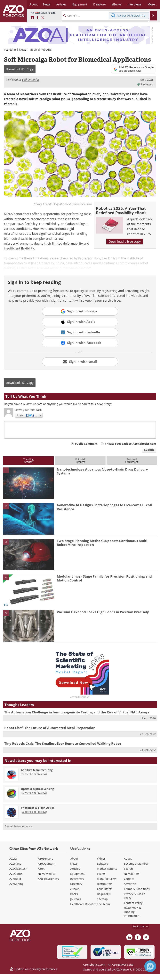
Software (102, 863)
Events (101, 874)
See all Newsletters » (18, 826)
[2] (28, 518)
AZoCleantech (18, 868)
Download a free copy (125, 241)
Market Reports (107, 868)
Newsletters (132, 874)
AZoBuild (15, 879)
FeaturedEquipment (131, 461)
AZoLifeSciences (48, 879)
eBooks (74, 889)
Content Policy (133, 903)
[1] (28, 483)
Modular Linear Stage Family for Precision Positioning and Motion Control (104, 578)
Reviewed (147, 84)
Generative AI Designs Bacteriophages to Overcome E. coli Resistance (104, 507)
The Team (103, 904)
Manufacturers (106, 879)
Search (128, 868)
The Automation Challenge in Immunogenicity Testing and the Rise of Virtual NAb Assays (76, 712)
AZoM (13, 858)
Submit (149, 449)
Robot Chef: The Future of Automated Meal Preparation (49, 727)
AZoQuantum (46, 863)
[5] (28, 625)
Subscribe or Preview (34, 774)
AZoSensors (45, 858)
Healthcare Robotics (83, 904)
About (74, 858)
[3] (28, 554)
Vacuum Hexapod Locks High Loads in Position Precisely (103, 612)
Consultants (105, 889)
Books (74, 894)
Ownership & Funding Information (132, 912)
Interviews (77, 879)
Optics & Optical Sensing (37, 789)
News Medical (47, 874)
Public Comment (86, 443)
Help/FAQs (104, 894)
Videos (101, 858)
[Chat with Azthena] (150, 966)
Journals (75, 899)
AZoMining (16, 884)
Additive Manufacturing (37, 770)
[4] (28, 590)
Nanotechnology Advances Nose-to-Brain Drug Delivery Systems (102, 471)
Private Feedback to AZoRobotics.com (130, 443)
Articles (75, 868)
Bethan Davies (30, 79)
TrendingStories (28, 461)
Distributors (105, 884)
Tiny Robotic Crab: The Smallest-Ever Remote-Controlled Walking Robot (62, 743)
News (22, 49)
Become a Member (136, 863)
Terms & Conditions (137, 889)
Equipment (77, 874)
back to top (139, 926)
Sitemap (102, 899)
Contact (129, 879)
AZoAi (41, 868)
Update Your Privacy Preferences (35, 969)
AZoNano (15, 863)
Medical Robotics (40, 49)
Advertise (130, 884)
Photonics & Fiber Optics (37, 808)
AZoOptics (16, 874)
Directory (76, 884)
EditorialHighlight (80, 461)
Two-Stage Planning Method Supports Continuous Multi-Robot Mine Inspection (102, 542)
